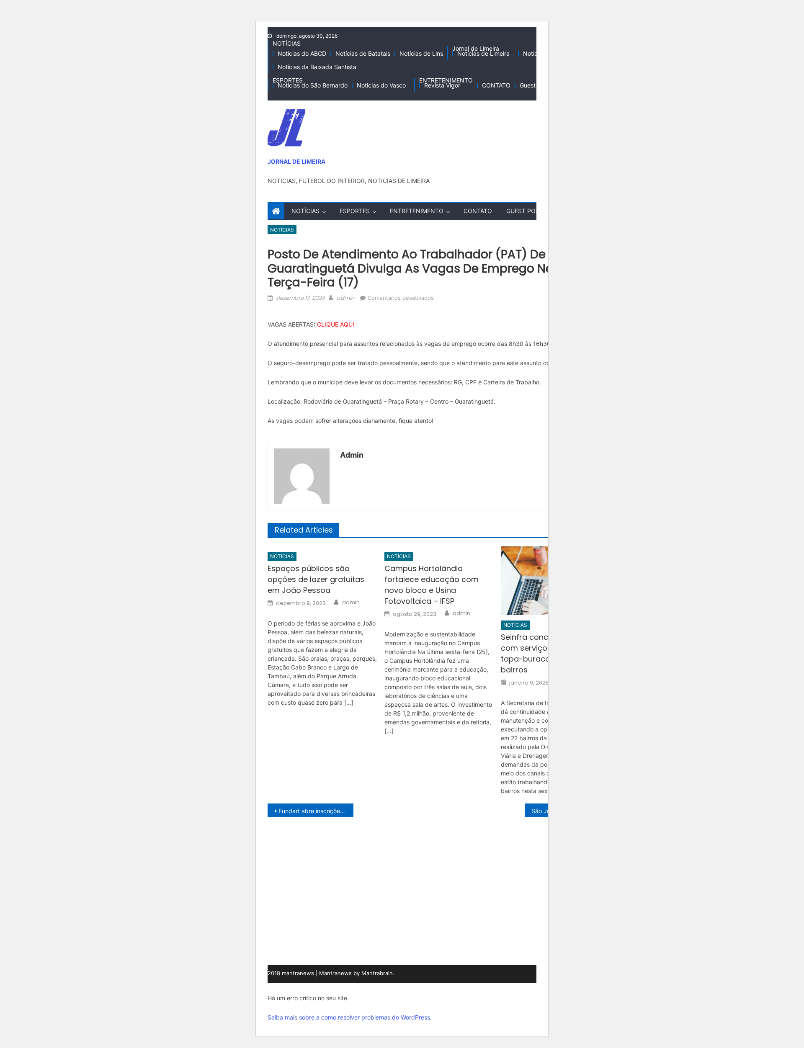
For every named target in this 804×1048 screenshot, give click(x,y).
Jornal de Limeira (475, 48)
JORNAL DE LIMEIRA (296, 161)
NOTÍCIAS (287, 43)
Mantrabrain (377, 973)
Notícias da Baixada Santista (317, 66)
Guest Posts (536, 85)
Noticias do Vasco (381, 85)
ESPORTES (288, 80)
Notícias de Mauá (547, 53)
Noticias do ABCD (302, 53)
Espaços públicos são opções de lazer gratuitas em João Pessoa (316, 579)
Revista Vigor (442, 85)
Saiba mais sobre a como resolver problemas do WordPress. (350, 1017)
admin (345, 298)
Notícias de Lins (421, 53)
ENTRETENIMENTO (446, 80)
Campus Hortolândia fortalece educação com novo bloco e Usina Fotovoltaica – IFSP (431, 584)
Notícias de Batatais (362, 53)
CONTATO (496, 85)
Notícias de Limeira (483, 53)
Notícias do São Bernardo (313, 85)
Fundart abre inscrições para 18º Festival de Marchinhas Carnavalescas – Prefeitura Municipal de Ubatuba (315, 810)
